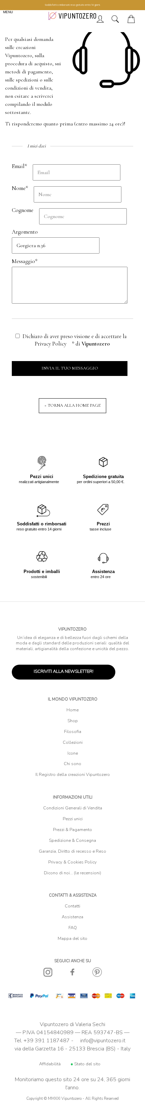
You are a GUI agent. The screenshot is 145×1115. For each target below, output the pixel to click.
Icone (72, 753)
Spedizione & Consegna (72, 840)
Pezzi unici (73, 819)
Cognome (22, 210)
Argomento (25, 231)
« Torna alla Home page (72, 405)
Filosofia (72, 732)
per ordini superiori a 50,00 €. (100, 479)
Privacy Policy (50, 343)
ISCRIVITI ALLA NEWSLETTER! (63, 671)
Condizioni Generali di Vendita (72, 808)
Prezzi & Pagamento (72, 830)
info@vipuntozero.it (102, 1040)
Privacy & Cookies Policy (72, 862)
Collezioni (73, 742)
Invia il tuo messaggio (69, 368)
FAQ (72, 928)
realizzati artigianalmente (39, 479)
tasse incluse (100, 526)
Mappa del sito (72, 938)
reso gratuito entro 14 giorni (41, 526)
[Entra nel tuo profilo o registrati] (100, 21)
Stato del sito (85, 1064)
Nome (20, 188)
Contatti (72, 906)
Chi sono (72, 764)
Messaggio (24, 261)
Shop (72, 721)
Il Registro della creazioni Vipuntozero (72, 775)
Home (72, 710)
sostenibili (42, 574)
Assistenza (72, 917)
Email (19, 166)
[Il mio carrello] (132, 21)
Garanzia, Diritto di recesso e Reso (72, 851)
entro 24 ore (103, 574)
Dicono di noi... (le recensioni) (72, 873)
